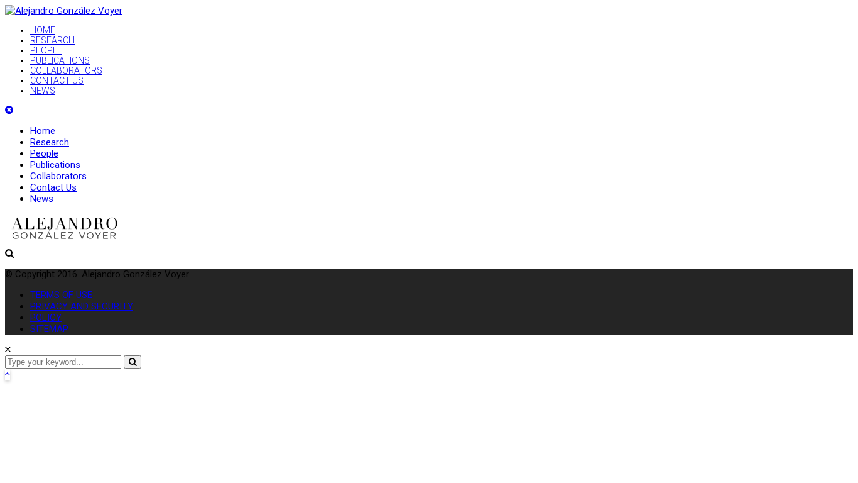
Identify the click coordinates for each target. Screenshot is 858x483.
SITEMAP (49, 329)
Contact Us (53, 187)
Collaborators (58, 176)
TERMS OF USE (61, 295)
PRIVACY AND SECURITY (81, 306)
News (41, 198)
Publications (55, 164)
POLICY (46, 317)
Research (49, 142)
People (44, 153)
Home (42, 130)
